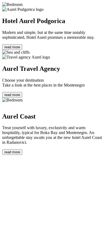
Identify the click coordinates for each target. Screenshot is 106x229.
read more (12, 47)
